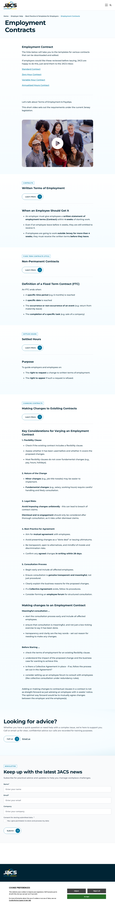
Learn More (30, 197)
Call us (10, 739)
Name (6, 784)
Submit (10, 831)
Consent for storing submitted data (19, 817)
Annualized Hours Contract (35, 85)
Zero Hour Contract (31, 74)
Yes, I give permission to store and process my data (28, 821)
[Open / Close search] (110, 5)
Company (8, 806)
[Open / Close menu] (106, 5)
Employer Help (17, 16)
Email (6, 795)
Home (6, 16)
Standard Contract (31, 69)
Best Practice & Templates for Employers (42, 16)
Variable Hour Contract (33, 80)
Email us (26, 739)
